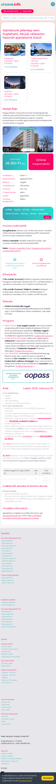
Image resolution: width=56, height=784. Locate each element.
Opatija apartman (8, 571)
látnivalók (43, 213)
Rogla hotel (5, 705)
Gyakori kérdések (7, 756)
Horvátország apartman (11, 538)
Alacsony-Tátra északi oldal (38, 18)
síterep (24, 213)
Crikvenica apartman (9, 558)
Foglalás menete (6, 753)
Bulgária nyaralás (8, 600)
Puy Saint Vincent (8, 719)
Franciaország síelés (9, 714)
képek (17, 209)
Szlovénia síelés (7, 699)
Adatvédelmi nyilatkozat (9, 761)
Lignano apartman (8, 583)
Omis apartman (7, 563)
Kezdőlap (6, 18)
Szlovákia (22, 18)
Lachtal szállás (6, 646)
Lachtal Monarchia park (10, 649)
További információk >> (43, 336)
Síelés (14, 18)
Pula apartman (7, 556)
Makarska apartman (8, 561)
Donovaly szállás (7, 663)
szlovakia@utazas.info (12, 515)
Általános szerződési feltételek (11, 758)
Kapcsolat (4, 751)
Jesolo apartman (7, 578)
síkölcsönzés (12, 213)
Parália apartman (7, 619)
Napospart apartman (9, 602)
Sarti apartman (7, 611)
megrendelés (41, 162)
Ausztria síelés (7, 644)
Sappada (5, 677)
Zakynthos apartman (9, 627)
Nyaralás (5, 533)
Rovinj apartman (7, 553)
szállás (8, 209)
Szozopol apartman (8, 605)
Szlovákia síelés (7, 661)
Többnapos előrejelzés (28, 128)
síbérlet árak (37, 209)
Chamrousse (6, 724)
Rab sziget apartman (9, 546)
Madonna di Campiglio (9, 680)
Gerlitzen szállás (7, 654)
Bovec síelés (6, 710)
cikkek (33, 213)
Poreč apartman (7, 543)
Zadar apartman (7, 566)
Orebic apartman (7, 541)
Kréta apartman (7, 616)
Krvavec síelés (6, 707)
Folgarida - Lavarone (8, 672)
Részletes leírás (25, 781)
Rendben (47, 778)
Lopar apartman (7, 548)
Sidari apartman (7, 624)
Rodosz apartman (8, 614)
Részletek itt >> (40, 431)
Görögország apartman (11, 609)
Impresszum (5, 763)
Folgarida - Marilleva (8, 675)
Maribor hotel (6, 702)
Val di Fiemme (6, 682)
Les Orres (5, 716)
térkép (26, 209)
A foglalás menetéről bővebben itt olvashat (21, 518)
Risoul (4, 721)
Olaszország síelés (9, 670)
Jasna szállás (6, 666)
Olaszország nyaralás (10, 575)
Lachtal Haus (6, 652)
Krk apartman (6, 551)
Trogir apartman (7, 568)
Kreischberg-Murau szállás (11, 657)
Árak (47, 217)
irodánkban (27, 436)
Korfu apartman (7, 622)
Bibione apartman (8, 580)
